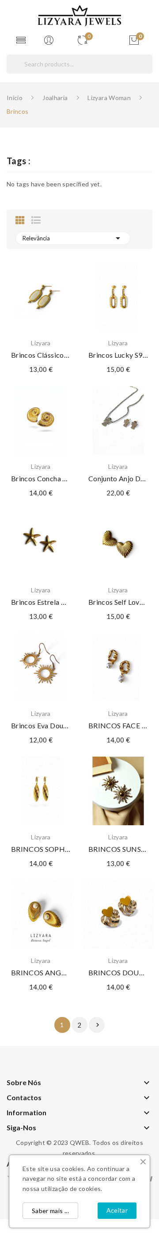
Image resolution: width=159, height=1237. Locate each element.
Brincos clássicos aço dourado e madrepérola (41, 355)
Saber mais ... (50, 1210)
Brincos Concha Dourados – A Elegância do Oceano (41, 478)
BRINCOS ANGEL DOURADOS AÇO (41, 972)
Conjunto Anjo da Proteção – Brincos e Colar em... (118, 478)
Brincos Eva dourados (41, 725)
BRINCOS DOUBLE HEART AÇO (118, 972)
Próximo (98, 1025)
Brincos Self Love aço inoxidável (118, 602)
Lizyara (40, 343)
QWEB (79, 1142)
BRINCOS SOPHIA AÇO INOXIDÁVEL (41, 849)
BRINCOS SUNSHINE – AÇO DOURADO (118, 849)
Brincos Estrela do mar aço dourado (41, 602)
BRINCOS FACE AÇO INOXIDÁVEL (118, 725)
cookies (90, 1188)
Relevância (73, 238)
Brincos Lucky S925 (118, 355)
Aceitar (117, 1210)
